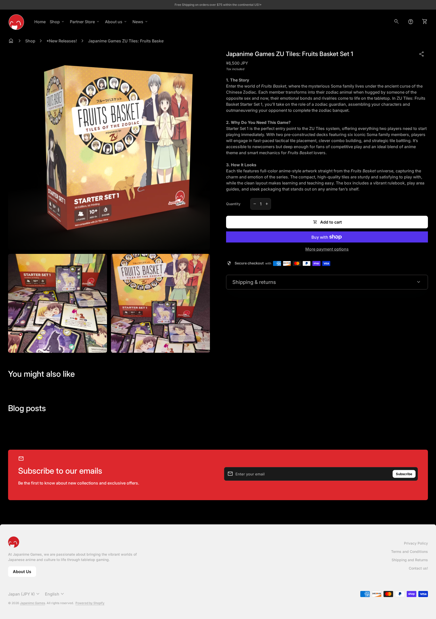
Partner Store (85, 21)
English (55, 594)
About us (116, 21)
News (140, 21)
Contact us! (418, 568)
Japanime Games (32, 603)
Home (40, 21)
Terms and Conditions (409, 551)
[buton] (24, 594)
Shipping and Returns (410, 560)
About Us (24, 573)
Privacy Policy (416, 543)
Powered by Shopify (89, 603)
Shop (57, 21)
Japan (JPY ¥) (24, 594)
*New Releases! (61, 40)
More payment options (327, 249)
